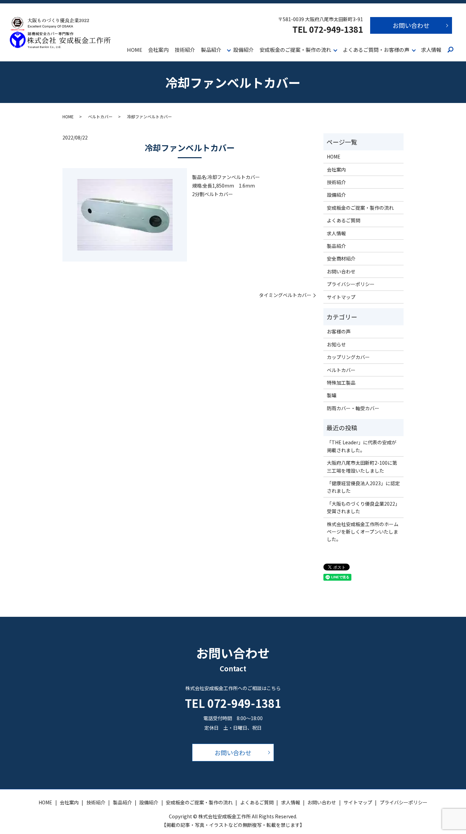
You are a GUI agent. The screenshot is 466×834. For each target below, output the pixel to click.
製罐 (331, 395)
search (451, 50)
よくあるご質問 (343, 220)
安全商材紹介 (341, 258)
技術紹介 (185, 49)
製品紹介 (211, 49)
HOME (134, 49)
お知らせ (336, 344)
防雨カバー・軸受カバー (353, 408)
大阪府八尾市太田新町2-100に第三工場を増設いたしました (362, 466)
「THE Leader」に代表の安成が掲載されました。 (361, 446)
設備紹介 (243, 49)
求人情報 (431, 49)
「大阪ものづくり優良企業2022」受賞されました (363, 507)
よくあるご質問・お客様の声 (376, 49)
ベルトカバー (100, 116)
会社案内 (158, 49)
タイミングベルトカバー (285, 295)
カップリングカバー (348, 357)
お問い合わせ (411, 25)
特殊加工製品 (341, 382)
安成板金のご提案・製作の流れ (295, 49)
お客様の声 (339, 331)
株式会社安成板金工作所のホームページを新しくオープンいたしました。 (362, 532)
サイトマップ (341, 297)
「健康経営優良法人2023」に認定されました (363, 487)
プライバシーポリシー (351, 284)
